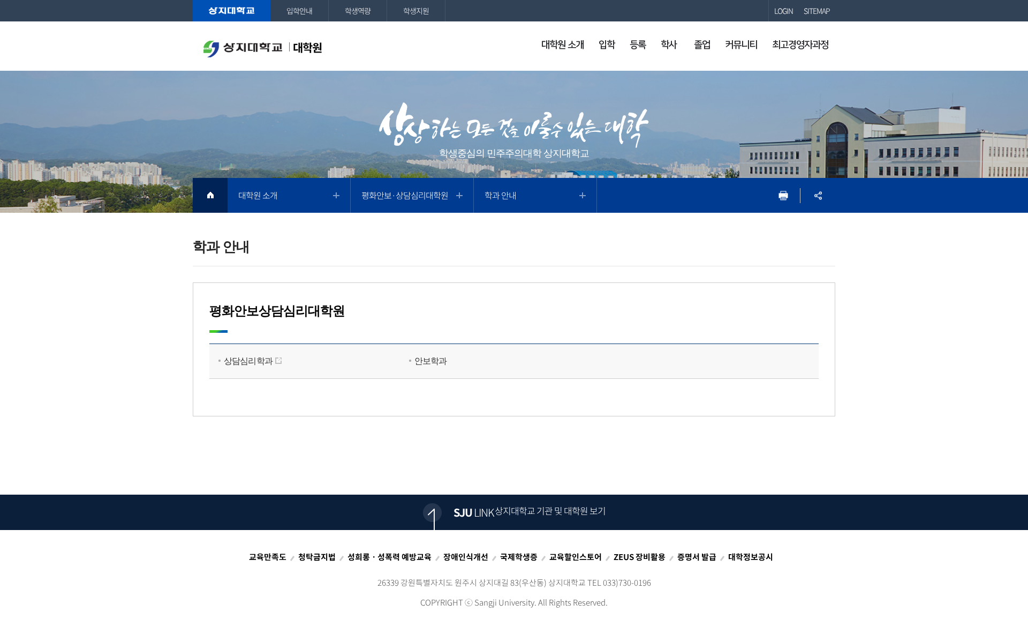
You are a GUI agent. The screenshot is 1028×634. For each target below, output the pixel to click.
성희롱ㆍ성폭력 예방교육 (389, 556)
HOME (210, 195)
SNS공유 (817, 195)
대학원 (307, 47)
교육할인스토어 (575, 556)
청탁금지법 (317, 556)
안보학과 (430, 361)
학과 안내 (500, 195)
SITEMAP (817, 10)
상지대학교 (231, 10)
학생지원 (416, 10)
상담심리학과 (248, 361)
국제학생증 (519, 556)
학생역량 (358, 10)
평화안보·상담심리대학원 (404, 195)
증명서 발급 (696, 556)
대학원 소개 (257, 195)
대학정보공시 (750, 556)
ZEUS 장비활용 (640, 556)
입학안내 (299, 10)
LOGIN (783, 10)
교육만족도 (267, 556)
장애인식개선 (465, 556)
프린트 (783, 195)
